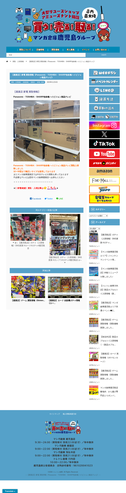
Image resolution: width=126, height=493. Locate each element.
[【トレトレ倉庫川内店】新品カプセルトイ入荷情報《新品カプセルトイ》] (93, 288)
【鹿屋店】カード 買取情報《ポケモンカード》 (109, 358)
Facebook (36, 199)
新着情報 (25, 82)
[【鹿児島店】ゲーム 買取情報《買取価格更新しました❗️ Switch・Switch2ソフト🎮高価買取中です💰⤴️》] (93, 322)
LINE (60, 199)
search (103, 55)
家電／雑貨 (40, 82)
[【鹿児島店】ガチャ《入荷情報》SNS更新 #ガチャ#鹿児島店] (93, 237)
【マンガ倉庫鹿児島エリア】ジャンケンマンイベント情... (109, 256)
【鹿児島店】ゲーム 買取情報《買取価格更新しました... (109, 324)
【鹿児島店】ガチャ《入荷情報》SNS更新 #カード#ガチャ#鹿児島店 (28, 245)
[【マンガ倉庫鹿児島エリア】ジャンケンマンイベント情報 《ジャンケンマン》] (93, 254)
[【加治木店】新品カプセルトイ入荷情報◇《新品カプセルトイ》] (93, 339)
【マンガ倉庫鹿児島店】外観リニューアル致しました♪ (109, 273)
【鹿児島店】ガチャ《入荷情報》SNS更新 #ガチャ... (109, 239)
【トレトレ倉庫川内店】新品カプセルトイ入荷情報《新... (109, 290)
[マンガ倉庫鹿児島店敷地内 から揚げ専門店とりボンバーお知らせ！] (93, 390)
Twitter (50, 199)
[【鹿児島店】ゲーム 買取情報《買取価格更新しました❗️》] (93, 373)
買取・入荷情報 (16, 82)
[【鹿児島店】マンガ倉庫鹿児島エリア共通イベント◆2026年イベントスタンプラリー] (93, 305)
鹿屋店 (33, 82)
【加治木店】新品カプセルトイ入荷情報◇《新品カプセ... (109, 341)
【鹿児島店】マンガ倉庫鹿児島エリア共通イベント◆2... (109, 307)
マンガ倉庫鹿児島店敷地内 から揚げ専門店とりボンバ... (109, 392)
